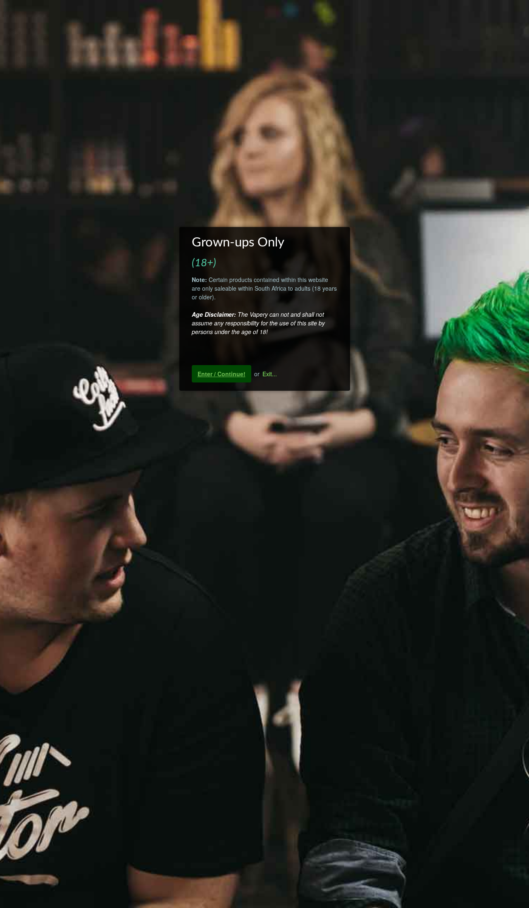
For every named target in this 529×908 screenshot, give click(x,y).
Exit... (269, 374)
